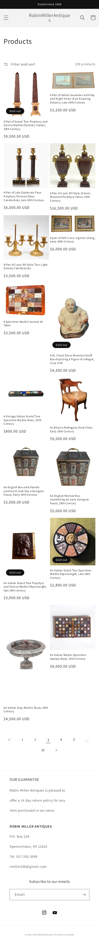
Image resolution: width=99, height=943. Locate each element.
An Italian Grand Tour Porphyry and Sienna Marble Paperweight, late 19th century (25, 586)
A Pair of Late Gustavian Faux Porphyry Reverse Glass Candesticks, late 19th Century (24, 196)
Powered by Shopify (64, 934)
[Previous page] (9, 739)
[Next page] (56, 750)
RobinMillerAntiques (43, 934)
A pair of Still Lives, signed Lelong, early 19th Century (72, 239)
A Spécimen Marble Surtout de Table (23, 323)
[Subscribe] (84, 894)
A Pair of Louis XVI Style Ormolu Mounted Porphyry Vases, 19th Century (70, 196)
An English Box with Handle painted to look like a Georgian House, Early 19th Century (24, 490)
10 (43, 750)
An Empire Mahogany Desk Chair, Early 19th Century (71, 429)
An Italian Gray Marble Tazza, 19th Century (26, 709)
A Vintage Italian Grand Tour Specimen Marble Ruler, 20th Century (22, 419)
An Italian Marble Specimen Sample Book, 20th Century (68, 656)
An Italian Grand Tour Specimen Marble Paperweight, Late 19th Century (71, 573)
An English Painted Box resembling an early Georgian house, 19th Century (69, 499)
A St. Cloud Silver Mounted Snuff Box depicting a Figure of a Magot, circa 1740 (72, 359)
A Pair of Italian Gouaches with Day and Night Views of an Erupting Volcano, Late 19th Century (72, 98)
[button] (6, 17)
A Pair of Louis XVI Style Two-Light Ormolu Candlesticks (26, 266)
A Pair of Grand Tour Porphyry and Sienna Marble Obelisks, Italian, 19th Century (26, 125)
